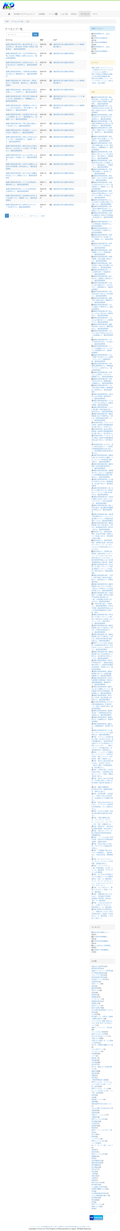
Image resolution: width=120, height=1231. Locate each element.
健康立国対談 (69, 44)
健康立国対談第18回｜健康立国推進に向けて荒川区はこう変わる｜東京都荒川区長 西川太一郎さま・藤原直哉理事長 (102, 526)
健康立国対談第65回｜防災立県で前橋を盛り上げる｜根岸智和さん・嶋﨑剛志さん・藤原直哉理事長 (21, 98)
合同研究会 (95, 981)
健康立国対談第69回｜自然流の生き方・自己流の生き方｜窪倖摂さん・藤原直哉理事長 (21, 64)
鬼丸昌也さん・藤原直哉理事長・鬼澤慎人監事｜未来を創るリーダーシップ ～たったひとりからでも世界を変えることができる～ (102, 544)
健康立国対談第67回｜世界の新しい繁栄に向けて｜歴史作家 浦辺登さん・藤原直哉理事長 (21, 82)
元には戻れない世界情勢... (103, 945)
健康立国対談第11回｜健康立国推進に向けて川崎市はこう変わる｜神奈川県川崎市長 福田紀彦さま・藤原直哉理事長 (102, 637)
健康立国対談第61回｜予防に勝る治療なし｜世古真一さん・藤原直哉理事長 (21, 124)
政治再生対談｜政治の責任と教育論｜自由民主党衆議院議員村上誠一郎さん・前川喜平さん (102, 431)
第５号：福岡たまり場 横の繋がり (102, 1068)
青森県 (94, 1075)
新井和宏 (95, 1152)
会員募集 (41, 14)
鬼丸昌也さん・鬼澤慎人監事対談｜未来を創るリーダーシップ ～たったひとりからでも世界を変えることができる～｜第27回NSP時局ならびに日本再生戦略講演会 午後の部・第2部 (102, 556)
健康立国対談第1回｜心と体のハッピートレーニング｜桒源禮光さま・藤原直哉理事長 (102, 732)
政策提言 (95, 994)
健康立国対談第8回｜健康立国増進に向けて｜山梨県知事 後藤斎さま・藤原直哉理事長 (102, 673)
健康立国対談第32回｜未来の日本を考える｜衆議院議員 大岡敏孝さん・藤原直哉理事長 (102, 381)
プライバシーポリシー (36, 1226)
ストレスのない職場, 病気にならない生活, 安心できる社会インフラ (102, 1023)
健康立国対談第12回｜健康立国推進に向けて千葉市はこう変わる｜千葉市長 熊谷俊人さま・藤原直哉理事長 (102, 628)
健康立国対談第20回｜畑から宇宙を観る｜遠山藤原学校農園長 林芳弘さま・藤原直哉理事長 (102, 508)
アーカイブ (85, 14)
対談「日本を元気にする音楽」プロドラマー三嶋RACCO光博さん (102, 846)
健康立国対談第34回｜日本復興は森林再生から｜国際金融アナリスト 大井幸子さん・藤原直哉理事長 (102, 366)
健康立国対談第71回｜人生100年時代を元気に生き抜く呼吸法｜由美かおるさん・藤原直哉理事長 (21, 55)
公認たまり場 (96, 1038)
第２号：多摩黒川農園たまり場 (102, 1045)
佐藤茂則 (95, 1110)
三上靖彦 (95, 1014)
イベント (53, 14)
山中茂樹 (95, 1062)
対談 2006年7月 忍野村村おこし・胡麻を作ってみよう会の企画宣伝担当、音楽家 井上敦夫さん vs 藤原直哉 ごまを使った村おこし (102, 913)
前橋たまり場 (96, 1206)
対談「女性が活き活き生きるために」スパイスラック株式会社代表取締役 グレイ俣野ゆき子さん (102, 805)
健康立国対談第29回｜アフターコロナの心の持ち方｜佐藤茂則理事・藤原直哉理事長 (102, 402)
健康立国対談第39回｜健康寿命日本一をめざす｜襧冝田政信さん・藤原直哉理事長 (102, 326)
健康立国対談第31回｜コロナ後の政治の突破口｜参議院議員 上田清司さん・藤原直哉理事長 (102, 388)
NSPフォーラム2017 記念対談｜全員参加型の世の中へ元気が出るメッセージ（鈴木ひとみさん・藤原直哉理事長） (102, 646)
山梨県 (94, 1178)
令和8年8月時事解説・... (101, 42)
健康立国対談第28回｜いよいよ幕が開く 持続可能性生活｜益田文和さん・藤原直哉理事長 (102, 409)
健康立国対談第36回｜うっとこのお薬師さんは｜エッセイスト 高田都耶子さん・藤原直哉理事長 (102, 349)
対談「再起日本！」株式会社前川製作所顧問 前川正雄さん (102, 827)
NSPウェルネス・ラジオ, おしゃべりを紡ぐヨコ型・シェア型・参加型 (102, 1084)
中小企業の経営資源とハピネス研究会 (102, 1011)
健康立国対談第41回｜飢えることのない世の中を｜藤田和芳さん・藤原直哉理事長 (102, 313)
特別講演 (95, 1060)
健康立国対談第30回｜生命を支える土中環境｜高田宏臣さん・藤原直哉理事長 (102, 396)
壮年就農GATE (97, 1160)
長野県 (94, 1101)
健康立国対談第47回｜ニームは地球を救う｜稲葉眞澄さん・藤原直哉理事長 (102, 271)
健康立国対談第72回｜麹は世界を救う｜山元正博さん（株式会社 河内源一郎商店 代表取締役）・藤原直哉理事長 (22, 46)
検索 (35, 34)
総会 (93, 986)
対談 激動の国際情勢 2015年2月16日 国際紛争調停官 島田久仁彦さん (102, 789)
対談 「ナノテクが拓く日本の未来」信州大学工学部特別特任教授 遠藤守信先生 (102, 839)
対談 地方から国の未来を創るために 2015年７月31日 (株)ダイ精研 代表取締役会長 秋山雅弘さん (102, 764)
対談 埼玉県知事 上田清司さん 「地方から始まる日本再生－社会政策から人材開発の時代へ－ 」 (102, 796)
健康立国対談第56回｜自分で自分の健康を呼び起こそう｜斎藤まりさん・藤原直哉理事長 (21, 175)
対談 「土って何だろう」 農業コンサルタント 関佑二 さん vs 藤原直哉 (103, 889)
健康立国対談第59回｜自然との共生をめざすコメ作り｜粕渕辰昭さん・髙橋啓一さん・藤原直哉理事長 (21, 139)
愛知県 (94, 1128)
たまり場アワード (98, 1049)
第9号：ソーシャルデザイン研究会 (102, 1131)
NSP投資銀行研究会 (98, 977)
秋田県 (94, 1095)
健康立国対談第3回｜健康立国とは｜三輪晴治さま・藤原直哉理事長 (102, 719)
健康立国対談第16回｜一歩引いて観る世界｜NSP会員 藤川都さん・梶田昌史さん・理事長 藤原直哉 (102, 578)
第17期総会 (95, 1167)
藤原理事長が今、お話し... (103, 33)
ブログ (94, 14)
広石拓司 (95, 1123)
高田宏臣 (95, 1112)
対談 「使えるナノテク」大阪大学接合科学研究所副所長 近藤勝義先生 (102, 832)
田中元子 (95, 1169)
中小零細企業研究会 (98, 973)
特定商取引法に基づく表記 (50, 1226)
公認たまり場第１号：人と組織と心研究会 (102, 1041)
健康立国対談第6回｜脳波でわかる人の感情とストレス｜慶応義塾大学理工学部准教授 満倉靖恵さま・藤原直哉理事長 (102, 689)
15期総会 (95, 1117)
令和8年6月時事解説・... (102, 51)
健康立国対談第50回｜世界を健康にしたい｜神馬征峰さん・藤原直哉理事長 (102, 252)
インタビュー (96, 1051)
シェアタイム (96, 1139)
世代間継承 (95, 1165)
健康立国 (95, 1071)
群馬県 (94, 1136)
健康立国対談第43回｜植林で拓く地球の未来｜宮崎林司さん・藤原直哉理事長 (102, 300)
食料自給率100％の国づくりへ (102, 1104)
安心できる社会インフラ (73, 96)
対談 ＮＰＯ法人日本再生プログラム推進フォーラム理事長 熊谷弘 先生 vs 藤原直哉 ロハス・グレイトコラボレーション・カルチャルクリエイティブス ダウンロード (103, 879)
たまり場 (64, 14)
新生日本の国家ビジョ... (101, 932)
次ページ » (34, 216)
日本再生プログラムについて (24, 14)
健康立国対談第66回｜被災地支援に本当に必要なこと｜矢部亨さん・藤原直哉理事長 (21, 90)
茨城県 (94, 1149)
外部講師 (95, 1053)
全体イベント (96, 983)
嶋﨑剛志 (95, 1156)
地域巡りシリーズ (98, 1099)
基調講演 (95, 997)
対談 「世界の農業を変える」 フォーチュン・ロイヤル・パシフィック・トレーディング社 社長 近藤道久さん (102, 820)
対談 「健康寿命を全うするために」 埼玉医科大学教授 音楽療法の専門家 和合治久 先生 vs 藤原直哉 (102, 897)
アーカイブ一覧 (17, 21)
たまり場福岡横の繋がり (100, 1195)
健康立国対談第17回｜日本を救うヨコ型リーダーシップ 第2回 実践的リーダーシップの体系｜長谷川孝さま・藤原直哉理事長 (102, 568)
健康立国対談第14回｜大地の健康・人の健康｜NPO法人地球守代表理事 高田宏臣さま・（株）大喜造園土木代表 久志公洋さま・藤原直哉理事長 (102, 597)
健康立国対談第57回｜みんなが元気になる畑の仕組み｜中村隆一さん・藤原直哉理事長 (21, 157)
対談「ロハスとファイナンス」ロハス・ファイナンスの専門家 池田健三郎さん (102, 861)
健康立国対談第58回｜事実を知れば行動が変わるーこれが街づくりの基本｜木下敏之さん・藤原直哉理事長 (21, 148)
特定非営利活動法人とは (74, 1226)
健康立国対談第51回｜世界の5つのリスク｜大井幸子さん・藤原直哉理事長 (21, 205)
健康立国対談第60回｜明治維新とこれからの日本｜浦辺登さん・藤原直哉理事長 (21, 131)
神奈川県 (95, 1176)
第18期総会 (95, 1197)
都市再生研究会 (97, 968)
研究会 (73, 14)
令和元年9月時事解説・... (102, 941)
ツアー (94, 1056)
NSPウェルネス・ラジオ (100, 1088)
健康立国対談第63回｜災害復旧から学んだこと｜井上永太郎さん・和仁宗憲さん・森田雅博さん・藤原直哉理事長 (21, 107)
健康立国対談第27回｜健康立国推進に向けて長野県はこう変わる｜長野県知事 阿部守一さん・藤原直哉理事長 (102, 417)
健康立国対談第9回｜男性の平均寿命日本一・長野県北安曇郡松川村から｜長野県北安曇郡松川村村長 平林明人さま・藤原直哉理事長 (102, 664)
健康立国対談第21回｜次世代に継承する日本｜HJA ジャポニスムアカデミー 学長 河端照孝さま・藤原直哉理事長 (102, 499)
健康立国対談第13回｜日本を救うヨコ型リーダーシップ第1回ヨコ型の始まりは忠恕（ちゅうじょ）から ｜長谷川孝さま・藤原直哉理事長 (102, 618)
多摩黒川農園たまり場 (99, 1189)
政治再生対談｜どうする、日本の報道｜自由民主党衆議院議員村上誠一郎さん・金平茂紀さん (102, 438)
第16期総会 (95, 1121)
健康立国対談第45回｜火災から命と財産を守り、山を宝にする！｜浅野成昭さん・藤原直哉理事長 (102, 286)
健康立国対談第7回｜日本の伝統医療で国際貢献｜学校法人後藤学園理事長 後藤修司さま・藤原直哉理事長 (102, 681)
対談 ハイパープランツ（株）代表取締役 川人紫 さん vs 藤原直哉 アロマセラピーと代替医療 (102, 868)
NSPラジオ (95, 990)
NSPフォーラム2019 (99, 1154)
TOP (7, 21)
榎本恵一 (95, 1058)
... (26, 216)
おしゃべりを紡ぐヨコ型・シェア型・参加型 (102, 1092)
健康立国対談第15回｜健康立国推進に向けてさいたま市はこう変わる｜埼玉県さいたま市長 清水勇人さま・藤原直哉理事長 (103, 587)
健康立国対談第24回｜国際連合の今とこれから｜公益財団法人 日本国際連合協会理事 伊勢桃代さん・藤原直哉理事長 (102, 473)
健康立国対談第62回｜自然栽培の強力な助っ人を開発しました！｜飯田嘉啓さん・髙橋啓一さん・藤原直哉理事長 (21, 116)
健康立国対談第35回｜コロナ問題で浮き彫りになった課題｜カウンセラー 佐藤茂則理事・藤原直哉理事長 (102, 358)
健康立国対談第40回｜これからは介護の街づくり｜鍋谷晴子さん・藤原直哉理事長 (102, 319)
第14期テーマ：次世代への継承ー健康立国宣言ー (102, 1017)
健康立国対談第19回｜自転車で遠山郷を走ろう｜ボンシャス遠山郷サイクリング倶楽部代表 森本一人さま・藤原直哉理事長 (102, 517)
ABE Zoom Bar (97, 1182)
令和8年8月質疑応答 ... (101, 38)
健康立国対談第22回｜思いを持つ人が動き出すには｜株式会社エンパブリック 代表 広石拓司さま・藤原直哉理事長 (102, 491)
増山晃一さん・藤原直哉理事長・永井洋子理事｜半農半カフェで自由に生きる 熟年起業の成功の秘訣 (102, 534)
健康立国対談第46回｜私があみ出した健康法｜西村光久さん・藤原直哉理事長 (102, 278)
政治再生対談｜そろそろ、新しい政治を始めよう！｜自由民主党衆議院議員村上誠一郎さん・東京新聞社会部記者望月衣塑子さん (102, 448)
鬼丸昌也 (95, 1073)
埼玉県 (94, 1171)
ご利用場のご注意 (62, 1226)
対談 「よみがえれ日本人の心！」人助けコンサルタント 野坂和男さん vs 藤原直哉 (102, 905)
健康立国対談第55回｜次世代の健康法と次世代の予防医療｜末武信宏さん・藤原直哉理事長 (21, 166)
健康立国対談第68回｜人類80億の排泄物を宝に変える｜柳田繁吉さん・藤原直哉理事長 (22, 73)
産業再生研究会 (97, 1001)
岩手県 (94, 1077)
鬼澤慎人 (95, 1003)
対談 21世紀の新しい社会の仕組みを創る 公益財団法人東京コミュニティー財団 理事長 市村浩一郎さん (103, 772)
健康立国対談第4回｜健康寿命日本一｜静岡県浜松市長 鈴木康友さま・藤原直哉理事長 (102, 712)
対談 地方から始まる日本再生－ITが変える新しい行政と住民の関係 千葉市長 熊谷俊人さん (102, 781)
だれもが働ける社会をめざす (101, 1108)
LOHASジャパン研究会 (99, 979)
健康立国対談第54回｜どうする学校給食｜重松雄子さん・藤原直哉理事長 (21, 183)
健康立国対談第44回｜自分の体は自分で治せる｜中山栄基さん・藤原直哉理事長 (102, 293)
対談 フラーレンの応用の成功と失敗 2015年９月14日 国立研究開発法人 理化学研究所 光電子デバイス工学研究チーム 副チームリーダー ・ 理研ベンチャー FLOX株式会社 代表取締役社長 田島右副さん (103, 743)
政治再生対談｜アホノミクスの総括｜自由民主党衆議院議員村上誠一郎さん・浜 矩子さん (102, 424)
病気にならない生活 (98, 1034)
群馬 (93, 1158)
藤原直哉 (56, 44)
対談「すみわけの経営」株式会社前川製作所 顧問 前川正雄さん (102, 813)
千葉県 (94, 1173)
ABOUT (84, 1226)
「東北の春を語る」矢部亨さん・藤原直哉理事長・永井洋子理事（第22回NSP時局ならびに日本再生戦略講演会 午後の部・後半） (102, 608)
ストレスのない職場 (98, 1032)
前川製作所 (95, 1184)
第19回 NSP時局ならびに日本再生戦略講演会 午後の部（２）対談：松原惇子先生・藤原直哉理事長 (102, 705)
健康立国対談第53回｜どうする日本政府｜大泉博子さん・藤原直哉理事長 (21, 190)
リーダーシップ (97, 999)
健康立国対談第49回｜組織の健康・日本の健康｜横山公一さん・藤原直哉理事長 (102, 258)
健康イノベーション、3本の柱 (102, 1027)
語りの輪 (95, 1134)
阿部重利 (95, 1125)
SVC (93, 1191)
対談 (62, 44)
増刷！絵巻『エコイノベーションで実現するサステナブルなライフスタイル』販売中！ (102, 69)
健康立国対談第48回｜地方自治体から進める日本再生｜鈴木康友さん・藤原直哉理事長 (102, 265)
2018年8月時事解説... (101, 936)
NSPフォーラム (97, 1204)
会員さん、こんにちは (99, 1115)
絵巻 (93, 1097)
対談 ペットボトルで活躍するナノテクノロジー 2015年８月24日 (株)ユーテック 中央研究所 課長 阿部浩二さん (102, 755)
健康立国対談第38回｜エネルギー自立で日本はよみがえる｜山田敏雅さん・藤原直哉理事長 (102, 334)
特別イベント (96, 1005)
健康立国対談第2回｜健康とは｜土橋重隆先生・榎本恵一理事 (102, 726)
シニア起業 (95, 1143)
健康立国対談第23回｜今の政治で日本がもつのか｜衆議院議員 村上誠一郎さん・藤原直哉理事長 (102, 482)
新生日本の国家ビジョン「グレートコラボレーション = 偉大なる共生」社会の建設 (102, 80)
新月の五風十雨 (97, 1008)
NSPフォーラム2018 (99, 1119)
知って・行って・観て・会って (102, 1145)
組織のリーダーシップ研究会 (101, 970)
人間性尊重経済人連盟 (99, 1080)
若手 (93, 1202)
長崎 (93, 1208)
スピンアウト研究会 (98, 975)
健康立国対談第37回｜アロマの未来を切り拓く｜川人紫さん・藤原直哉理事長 (102, 341)
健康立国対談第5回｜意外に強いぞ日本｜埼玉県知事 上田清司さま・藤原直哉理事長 (102, 697)
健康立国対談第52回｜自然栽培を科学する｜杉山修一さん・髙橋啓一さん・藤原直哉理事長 (21, 197)
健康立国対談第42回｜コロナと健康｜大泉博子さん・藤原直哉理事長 (102, 306)
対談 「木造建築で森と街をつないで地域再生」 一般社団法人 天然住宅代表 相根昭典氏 (102, 853)
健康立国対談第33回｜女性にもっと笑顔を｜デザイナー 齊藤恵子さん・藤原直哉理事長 (102, 374)
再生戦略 (95, 1200)
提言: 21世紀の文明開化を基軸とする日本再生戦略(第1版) (102, 75)
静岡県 (94, 1180)
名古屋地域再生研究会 (99, 1193)
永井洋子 (95, 1064)
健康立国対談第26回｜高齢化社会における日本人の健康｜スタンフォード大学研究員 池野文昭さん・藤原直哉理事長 (102, 458)
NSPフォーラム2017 (99, 1141)
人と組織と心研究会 (98, 1187)
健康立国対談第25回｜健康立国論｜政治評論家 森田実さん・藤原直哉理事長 (102, 466)
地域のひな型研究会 (98, 966)
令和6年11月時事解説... (102, 950)
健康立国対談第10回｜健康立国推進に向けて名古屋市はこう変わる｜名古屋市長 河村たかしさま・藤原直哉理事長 (102, 654)
